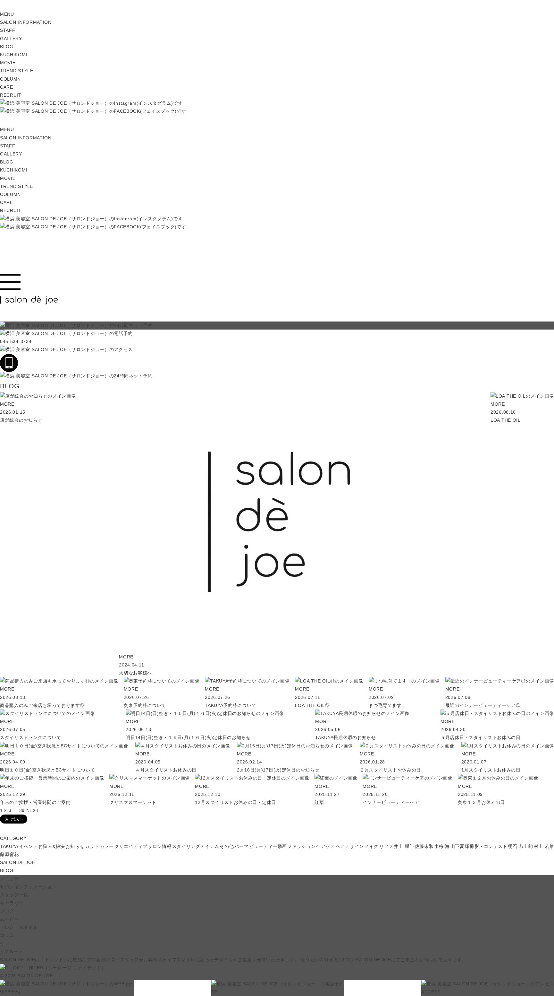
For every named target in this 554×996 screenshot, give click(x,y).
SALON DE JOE (17, 862)
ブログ (7, 910)
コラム (7, 935)
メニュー (9, 878)
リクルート (12, 951)
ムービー (9, 919)
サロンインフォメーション (28, 886)
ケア (4, 943)
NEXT (32, 810)
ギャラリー (12, 902)
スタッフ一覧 (14, 894)
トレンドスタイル (19, 927)
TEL (215, 991)
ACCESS (431, 991)
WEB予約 (10, 991)
